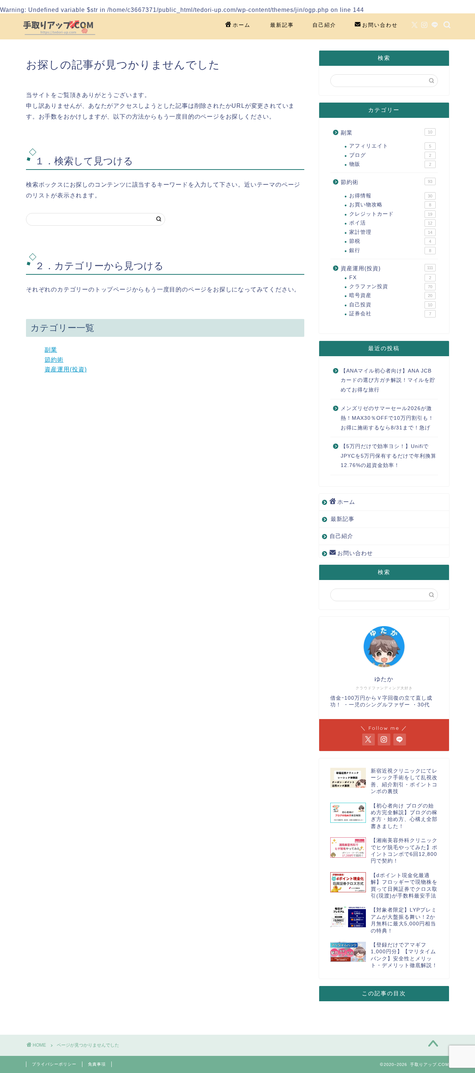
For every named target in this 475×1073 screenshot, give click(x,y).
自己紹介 (324, 25)
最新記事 (282, 25)
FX (390, 277)
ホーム (241, 25)
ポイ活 (390, 223)
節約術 (54, 360)
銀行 (390, 250)
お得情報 (390, 196)
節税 (390, 241)
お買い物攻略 (390, 204)
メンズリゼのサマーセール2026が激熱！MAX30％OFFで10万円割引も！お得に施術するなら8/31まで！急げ (387, 418)
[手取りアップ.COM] (59, 36)
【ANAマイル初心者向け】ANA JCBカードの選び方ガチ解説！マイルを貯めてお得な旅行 (388, 380)
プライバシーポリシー (54, 1064)
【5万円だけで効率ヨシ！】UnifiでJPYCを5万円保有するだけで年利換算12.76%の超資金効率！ (388, 456)
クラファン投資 (390, 286)
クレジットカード (390, 214)
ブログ (390, 155)
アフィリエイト (390, 146)
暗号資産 (390, 295)
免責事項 (97, 1064)
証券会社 (390, 313)
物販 (390, 164)
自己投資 (390, 304)
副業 (51, 350)
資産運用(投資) (66, 369)
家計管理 (390, 232)
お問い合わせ (380, 25)
